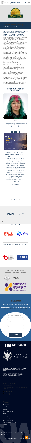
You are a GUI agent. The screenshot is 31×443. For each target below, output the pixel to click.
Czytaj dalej (15, 184)
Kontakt (5, 424)
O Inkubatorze (7, 407)
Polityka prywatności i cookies (10, 433)
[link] (15, 2)
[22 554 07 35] (7, 392)
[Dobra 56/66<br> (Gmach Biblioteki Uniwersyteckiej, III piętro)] (15, 387)
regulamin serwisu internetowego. (15, 308)
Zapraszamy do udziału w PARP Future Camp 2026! (14, 154)
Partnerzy (5, 415)
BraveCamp (7, 26)
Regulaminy (6, 409)
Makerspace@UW (8, 418)
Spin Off (14, 26)
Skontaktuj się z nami (9, 383)
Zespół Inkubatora (8, 411)
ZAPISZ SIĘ (15, 335)
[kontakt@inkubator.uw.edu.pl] (12, 394)
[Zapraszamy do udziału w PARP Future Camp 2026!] (15, 141)
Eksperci (5, 413)
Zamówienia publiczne (9, 422)
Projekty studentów (8, 420)
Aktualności (6, 404)
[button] (26, 2)
